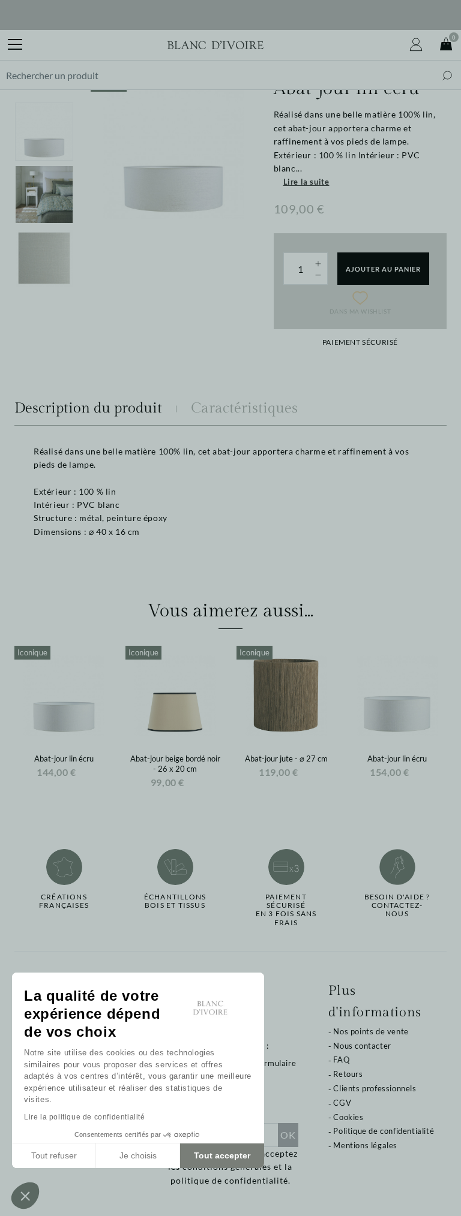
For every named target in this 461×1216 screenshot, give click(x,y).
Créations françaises (64, 901)
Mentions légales (365, 1145)
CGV (342, 1102)
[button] (25, 1195)
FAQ (341, 1059)
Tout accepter (222, 1155)
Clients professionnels (374, 1088)
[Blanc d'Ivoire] (215, 45)
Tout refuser (54, 1155)
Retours (348, 1074)
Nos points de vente (370, 1031)
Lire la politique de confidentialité (84, 1117)
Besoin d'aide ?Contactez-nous (397, 906)
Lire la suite (306, 181)
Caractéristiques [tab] (244, 408)
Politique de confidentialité (383, 1131)
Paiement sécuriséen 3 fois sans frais (286, 910)
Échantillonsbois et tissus (175, 901)
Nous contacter (362, 1046)
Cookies (348, 1117)
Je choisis (138, 1155)
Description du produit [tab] (88, 408)
